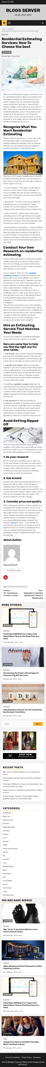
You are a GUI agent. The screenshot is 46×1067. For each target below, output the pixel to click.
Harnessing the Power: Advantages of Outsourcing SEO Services (21, 674)
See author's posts (14, 570)
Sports (5, 884)
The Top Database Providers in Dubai (10, 593)
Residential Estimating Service (17, 586)
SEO (4, 877)
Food (5, 838)
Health (5, 845)
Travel (5, 891)
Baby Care (6, 816)
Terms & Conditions (12, 1057)
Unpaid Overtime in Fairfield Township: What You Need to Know (21, 1043)
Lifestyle (6, 859)
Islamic (5, 852)
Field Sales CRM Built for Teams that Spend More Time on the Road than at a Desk (21, 636)
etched (14, 523)
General (5, 841)
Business (5, 34)
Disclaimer (37, 1057)
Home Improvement (10, 849)
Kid (4, 856)
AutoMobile (7, 813)
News (5, 870)
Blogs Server (23, 10)
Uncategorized (8, 895)
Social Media (7, 881)
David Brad (16, 56)
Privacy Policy (27, 1057)
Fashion (6, 834)
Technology (7, 888)
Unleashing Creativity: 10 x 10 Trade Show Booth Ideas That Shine (22, 711)
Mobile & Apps (8, 866)
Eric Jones (19, 642)
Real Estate (7, 874)
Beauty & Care (8, 820)
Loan (4, 863)
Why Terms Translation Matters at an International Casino (20, 930)
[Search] (42, 23)
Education (6, 831)
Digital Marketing (9, 827)
